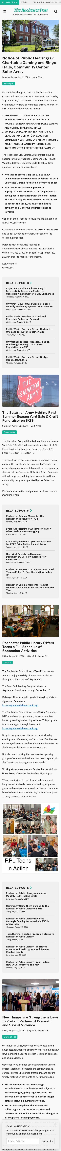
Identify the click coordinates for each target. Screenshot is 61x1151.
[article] (30, 292)
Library (7, 662)
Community (9, 432)
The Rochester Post (30, 10)
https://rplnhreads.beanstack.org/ (20, 705)
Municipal (8, 83)
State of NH (10, 1037)
